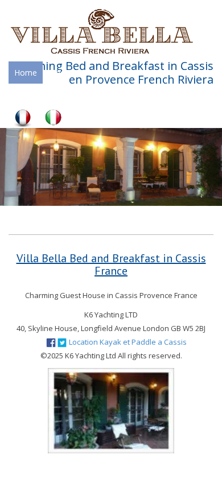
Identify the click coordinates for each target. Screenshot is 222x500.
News (123, 94)
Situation (146, 72)
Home (25, 72)
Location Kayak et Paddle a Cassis (128, 342)
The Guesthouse (81, 72)
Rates (88, 94)
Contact (163, 94)
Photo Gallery (39, 94)
